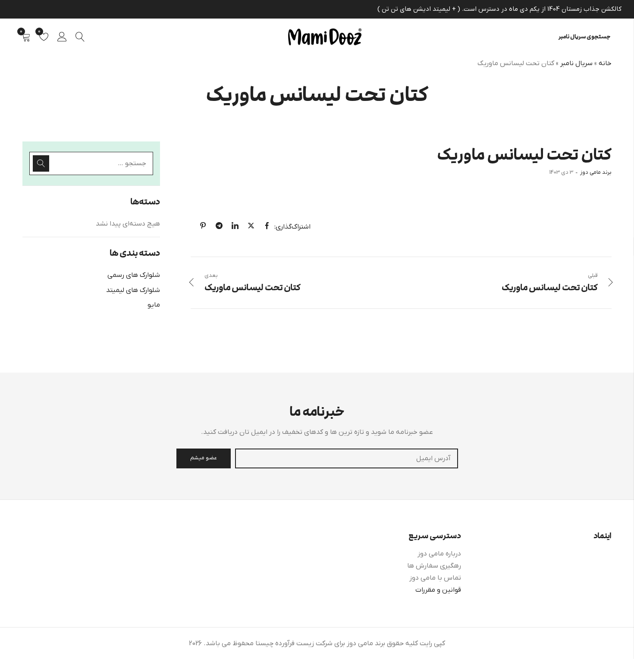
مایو (154, 305)
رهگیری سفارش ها (434, 566)
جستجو (41, 163)
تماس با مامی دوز (435, 578)
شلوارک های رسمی (133, 275)
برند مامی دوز (596, 172)
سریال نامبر (576, 63)
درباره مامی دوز (439, 553)
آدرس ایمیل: (346, 458)
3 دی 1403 (561, 172)
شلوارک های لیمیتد (133, 290)
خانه (605, 63)
